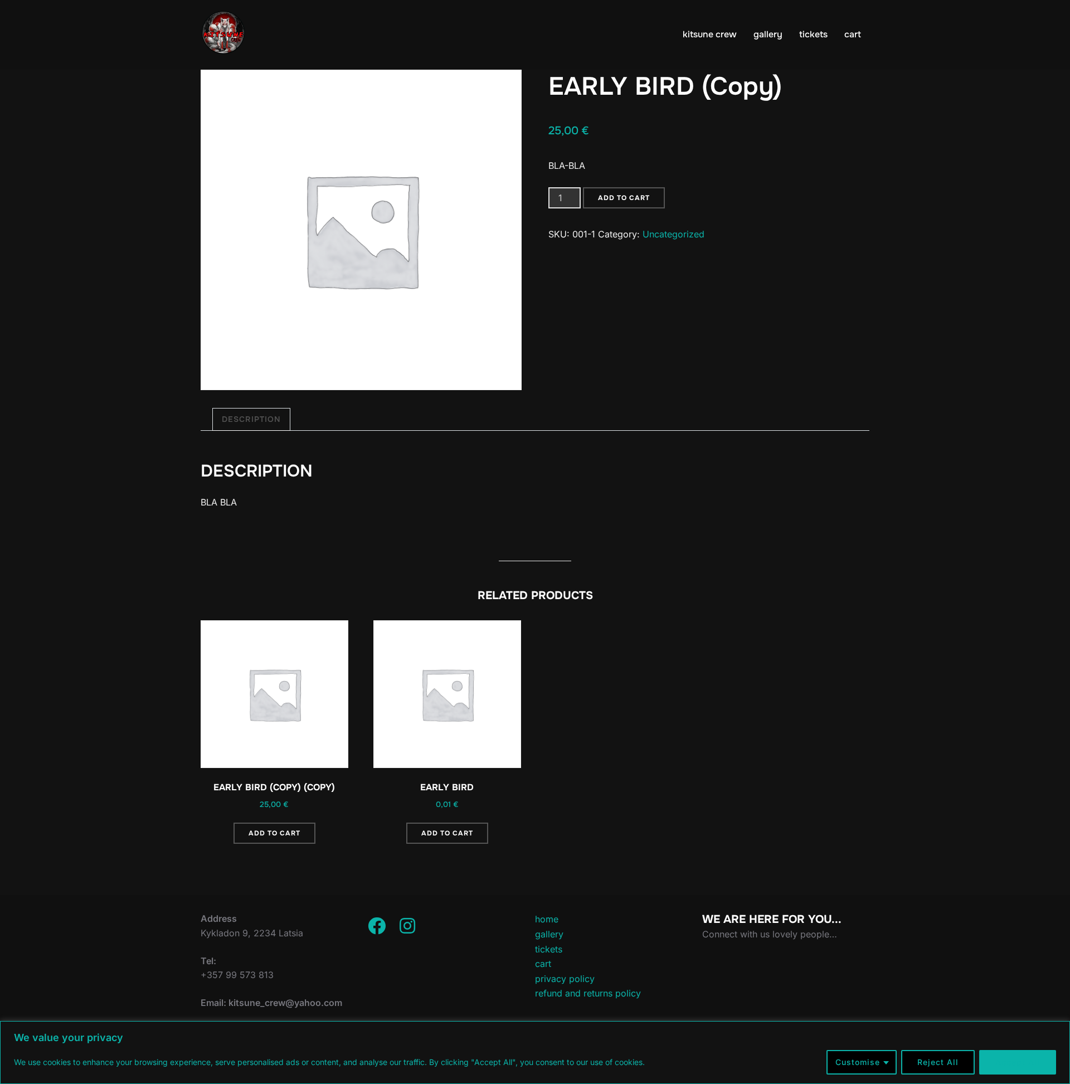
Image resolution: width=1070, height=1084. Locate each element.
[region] (535, 1052)
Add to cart (624, 197)
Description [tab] (251, 419)
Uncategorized (673, 234)
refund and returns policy (588, 993)
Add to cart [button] (274, 833)
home (546, 919)
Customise (857, 1062)
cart (852, 34)
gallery (767, 34)
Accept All (1017, 1062)
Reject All (938, 1062)
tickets (813, 34)
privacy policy (565, 978)
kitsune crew (710, 34)
